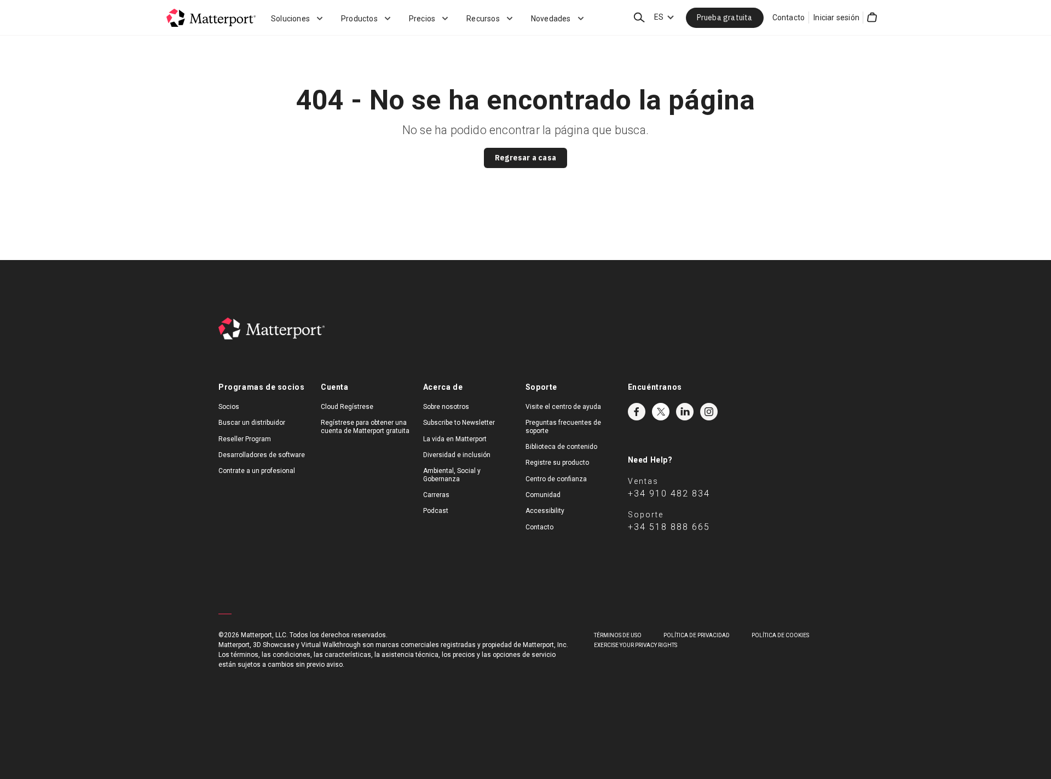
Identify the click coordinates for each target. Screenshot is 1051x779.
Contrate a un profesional (256, 471)
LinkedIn (685, 411)
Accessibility (545, 511)
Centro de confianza (556, 479)
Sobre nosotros (446, 407)
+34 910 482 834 (669, 493)
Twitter (660, 411)
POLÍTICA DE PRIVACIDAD (696, 635)
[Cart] (872, 17)
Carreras (436, 495)
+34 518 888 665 (669, 527)
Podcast (435, 511)
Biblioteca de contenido (561, 447)
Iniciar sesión (836, 17)
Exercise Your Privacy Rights (635, 645)
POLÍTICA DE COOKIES (780, 635)
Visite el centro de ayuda (563, 407)
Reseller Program (244, 439)
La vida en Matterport (455, 439)
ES (658, 17)
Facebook (636, 411)
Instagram (709, 411)
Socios (228, 407)
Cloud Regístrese (347, 407)
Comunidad (543, 495)
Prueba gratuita (725, 17)
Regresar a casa (525, 158)
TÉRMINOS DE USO (618, 635)
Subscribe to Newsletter (459, 422)
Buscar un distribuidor (251, 422)
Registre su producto (557, 462)
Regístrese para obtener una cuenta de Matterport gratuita (365, 426)
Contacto (788, 17)
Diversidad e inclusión (456, 455)
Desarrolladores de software (261, 455)
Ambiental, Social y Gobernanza (452, 474)
